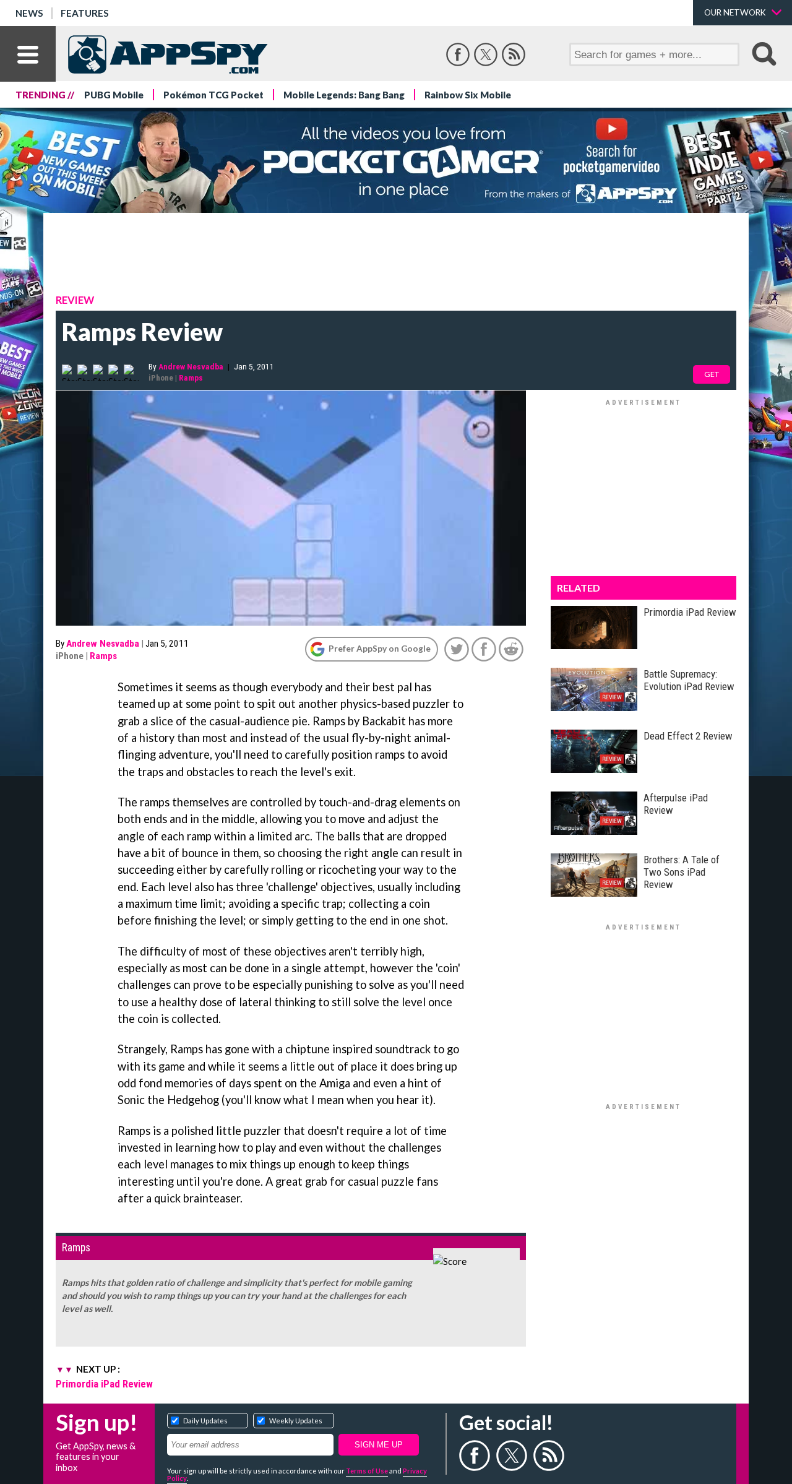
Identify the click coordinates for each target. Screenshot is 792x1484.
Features (85, 13)
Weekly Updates (295, 1421)
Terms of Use (367, 1471)
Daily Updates (205, 1421)
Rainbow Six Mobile (467, 94)
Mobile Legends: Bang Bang (344, 94)
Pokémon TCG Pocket (213, 94)
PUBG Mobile (114, 94)
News (29, 13)
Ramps (191, 377)
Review (75, 300)
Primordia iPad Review (104, 1384)
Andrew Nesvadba (190, 366)
